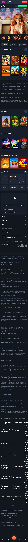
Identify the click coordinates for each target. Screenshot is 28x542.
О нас (3, 216)
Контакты (4, 220)
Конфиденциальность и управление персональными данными (11, 236)
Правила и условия (6, 232)
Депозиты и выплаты (7, 228)
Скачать (24, 1)
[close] (1, 2)
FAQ (3, 224)
